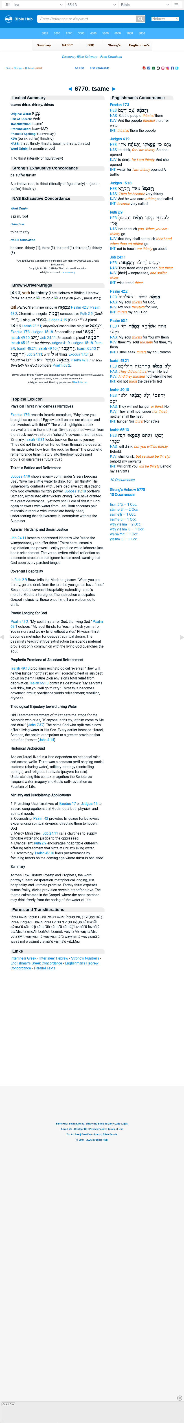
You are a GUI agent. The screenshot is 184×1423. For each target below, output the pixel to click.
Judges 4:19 (57, 320)
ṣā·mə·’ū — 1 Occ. (123, 519)
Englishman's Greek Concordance (36, 963)
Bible (8, 68)
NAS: (114, 116)
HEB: (113, 110)
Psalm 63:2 (61, 365)
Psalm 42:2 (19, 621)
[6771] (178, 647)
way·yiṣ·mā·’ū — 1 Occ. (127, 529)
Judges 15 (89, 804)
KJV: (113, 120)
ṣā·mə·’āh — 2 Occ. (124, 509)
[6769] (5, 647)
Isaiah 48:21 (26, 348)
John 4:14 (46, 740)
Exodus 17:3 (20, 332)
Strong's (17, 68)
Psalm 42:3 (80, 307)
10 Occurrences (122, 480)
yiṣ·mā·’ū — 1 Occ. (124, 539)
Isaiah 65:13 (20, 343)
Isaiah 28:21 (31, 326)
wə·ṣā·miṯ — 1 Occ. (124, 534)
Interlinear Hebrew (53, 958)
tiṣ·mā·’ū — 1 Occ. (123, 504)
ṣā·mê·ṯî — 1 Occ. (123, 514)
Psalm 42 (40, 818)
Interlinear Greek (23, 958)
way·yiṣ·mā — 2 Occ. (125, 524)
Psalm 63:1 (119, 320)
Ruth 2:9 (86, 314)
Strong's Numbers (85, 958)
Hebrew (29, 68)
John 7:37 (35, 725)
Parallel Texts (44, 968)
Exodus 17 (67, 804)
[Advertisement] (92, 1058)
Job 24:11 (48, 338)
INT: (113, 130)
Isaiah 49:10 (20, 338)
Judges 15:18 (42, 332)
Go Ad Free (8, 1404)
